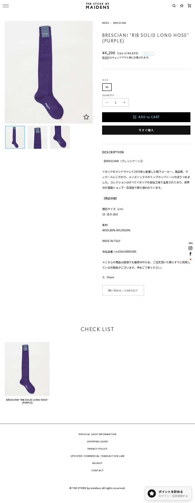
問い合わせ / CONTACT (123, 290)
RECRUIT (97, 463)
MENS (105, 22)
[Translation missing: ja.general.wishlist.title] (181, 5)
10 (106, 87)
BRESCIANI (119, 22)
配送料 (105, 57)
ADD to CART (149, 117)
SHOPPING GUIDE (97, 442)
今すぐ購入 (146, 130)
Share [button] (110, 277)
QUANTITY (108, 95)
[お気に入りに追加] (86, 117)
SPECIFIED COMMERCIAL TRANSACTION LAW (98, 456)
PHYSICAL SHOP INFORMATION (97, 434)
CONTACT (97, 471)
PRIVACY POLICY (97, 449)
